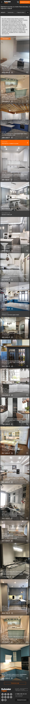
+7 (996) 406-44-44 (21, 694)
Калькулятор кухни (21, 699)
